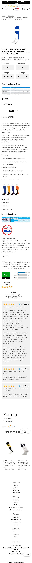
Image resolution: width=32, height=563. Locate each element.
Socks (16, 485)
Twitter (16, 537)
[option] (10, 453)
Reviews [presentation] (6, 256)
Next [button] (27, 431)
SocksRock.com (16, 545)
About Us (16, 500)
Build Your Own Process (16, 507)
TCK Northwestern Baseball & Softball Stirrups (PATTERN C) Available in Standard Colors (24, 464)
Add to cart (8, 104)
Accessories (16, 492)
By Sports (16, 490)
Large (6, 73)
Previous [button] (22, 431)
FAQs (16, 524)
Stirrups (16, 487)
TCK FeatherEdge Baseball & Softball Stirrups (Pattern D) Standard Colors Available (9, 464)
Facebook (16, 534)
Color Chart (16, 505)
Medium (21, 63)
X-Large (21, 73)
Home (3, 16)
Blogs (16, 502)
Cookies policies (16, 519)
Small (6, 63)
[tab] (16, 256)
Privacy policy (16, 517)
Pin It (16, 110)
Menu (3, 9)
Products (11, 16)
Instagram (16, 532)
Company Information (16, 510)
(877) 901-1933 (16, 551)
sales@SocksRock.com (16, 554)
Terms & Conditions (16, 522)
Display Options (7, 418)
